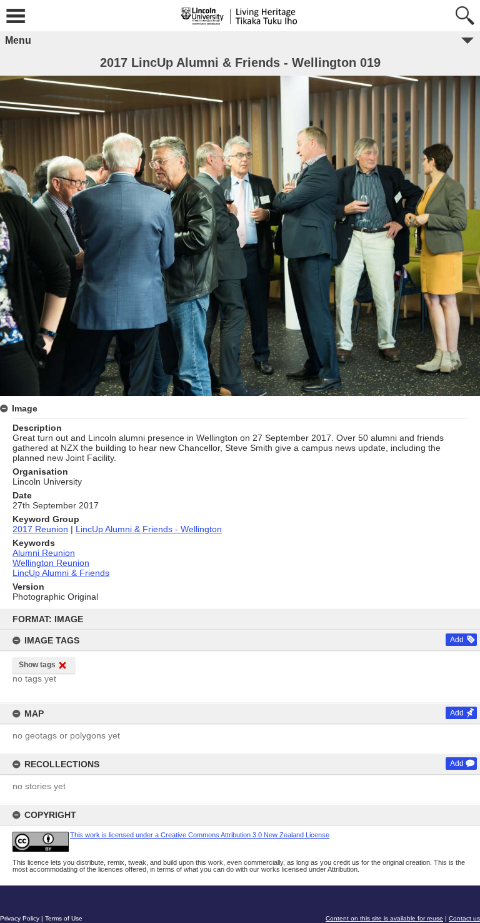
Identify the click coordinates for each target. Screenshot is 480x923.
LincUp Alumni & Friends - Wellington (149, 529)
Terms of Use (63, 918)
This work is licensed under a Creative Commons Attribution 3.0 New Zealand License (199, 835)
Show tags (37, 664)
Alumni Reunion (43, 553)
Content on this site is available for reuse (384, 918)
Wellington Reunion (50, 563)
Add (457, 639)
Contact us (464, 918)
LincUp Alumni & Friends (60, 573)
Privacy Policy (19, 918)
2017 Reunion (40, 529)
